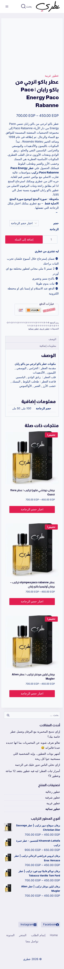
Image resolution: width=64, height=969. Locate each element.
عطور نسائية (33, 329)
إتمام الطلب (38, 935)
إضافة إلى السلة (24, 239)
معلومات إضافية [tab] (48, 345)
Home (54, 935)
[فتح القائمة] (7, 6)
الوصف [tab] (52, 339)
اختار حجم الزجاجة (32, 509)
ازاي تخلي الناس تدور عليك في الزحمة (37, 764)
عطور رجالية (52, 791)
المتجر (22, 935)
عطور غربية (52, 75)
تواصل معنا (32, 941)
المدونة (10, 935)
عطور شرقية (52, 797)
